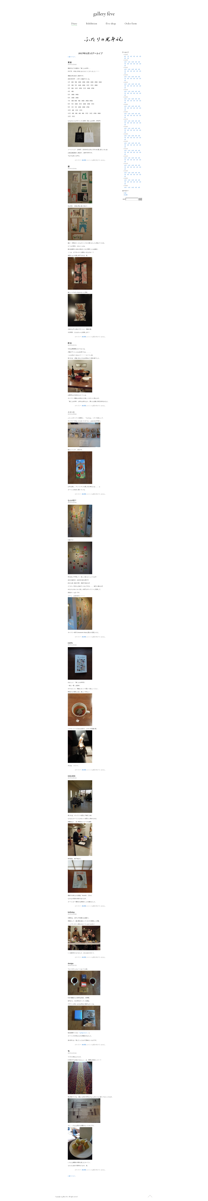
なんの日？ (72, 500)
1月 (128, 58)
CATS (70, 643)
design (70, 963)
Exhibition (91, 23)
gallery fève (104, 14)
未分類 (84, 160)
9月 (136, 62)
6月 (131, 56)
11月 (129, 62)
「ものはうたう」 (83, 1033)
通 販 (70, 62)
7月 (128, 56)
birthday (71, 912)
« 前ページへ (71, 57)
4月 (137, 56)
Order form (131, 23)
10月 (133, 62)
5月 (134, 56)
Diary (74, 23)
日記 (125, 193)
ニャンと (71, 412)
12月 (125, 62)
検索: (124, 199)
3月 (140, 56)
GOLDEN (71, 776)
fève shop (111, 23)
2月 (125, 58)
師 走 (70, 343)
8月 (125, 56)
